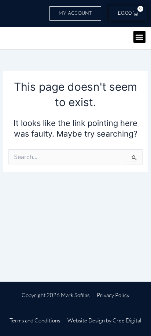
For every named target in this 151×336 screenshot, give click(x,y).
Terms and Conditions (35, 320)
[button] (139, 37)
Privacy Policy (113, 295)
